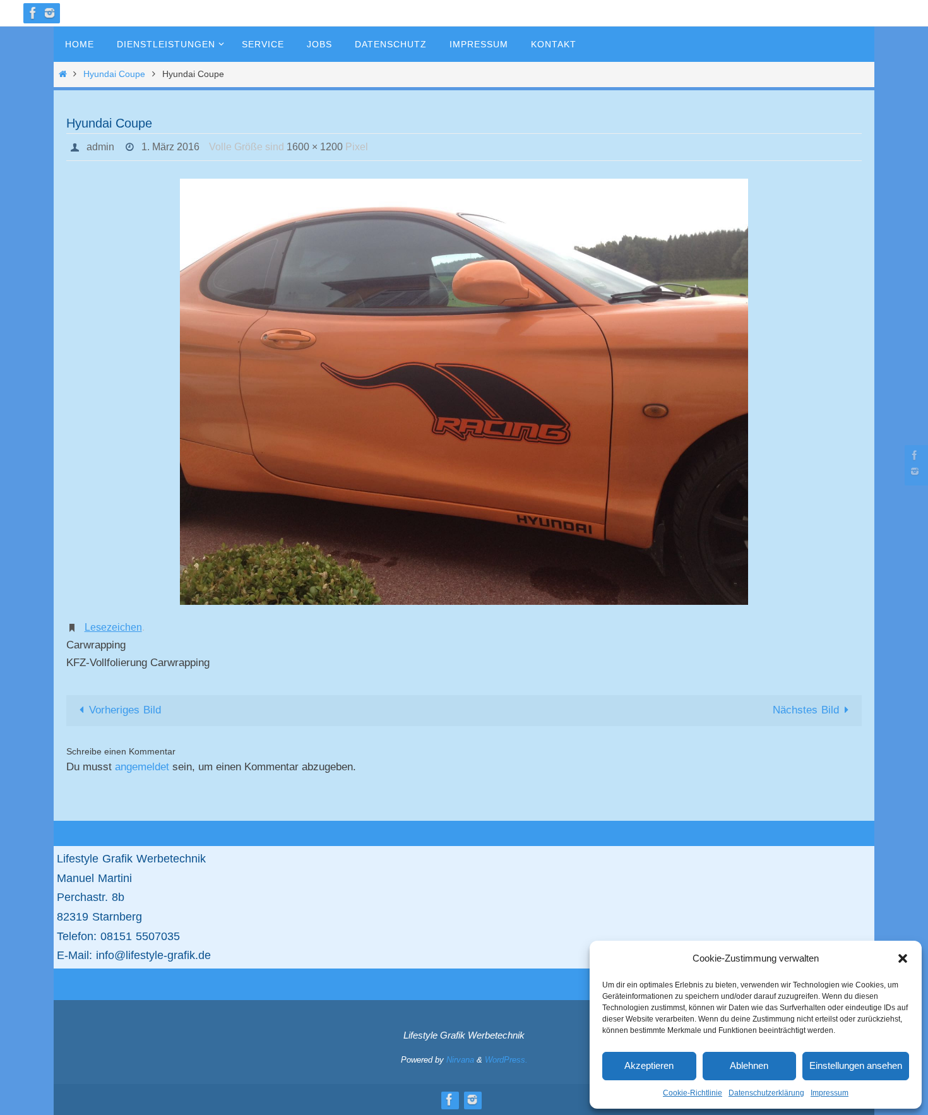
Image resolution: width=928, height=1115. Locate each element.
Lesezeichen (113, 627)
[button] (902, 958)
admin (100, 146)
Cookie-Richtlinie (692, 1092)
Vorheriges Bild (125, 710)
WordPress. (506, 1059)
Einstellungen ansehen (855, 1065)
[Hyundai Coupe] (464, 392)
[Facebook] (33, 13)
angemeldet (142, 767)
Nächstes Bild (806, 710)
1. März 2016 (170, 146)
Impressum (829, 1092)
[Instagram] (50, 13)
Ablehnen (749, 1065)
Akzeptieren (649, 1065)
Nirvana (460, 1059)
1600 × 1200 (315, 146)
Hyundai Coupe (114, 74)
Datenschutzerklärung (766, 1092)
